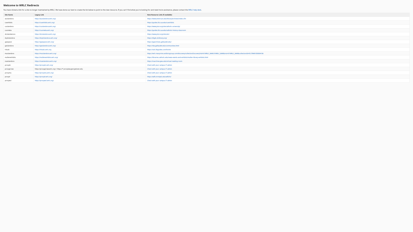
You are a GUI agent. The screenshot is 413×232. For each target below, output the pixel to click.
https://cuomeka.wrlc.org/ (44, 30)
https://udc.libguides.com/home (159, 50)
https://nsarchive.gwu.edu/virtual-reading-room (164, 61)
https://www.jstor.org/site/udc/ (158, 34)
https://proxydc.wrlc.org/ (44, 65)
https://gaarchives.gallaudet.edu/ (159, 42)
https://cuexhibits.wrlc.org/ (45, 22)
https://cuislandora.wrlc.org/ (45, 26)
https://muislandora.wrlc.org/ (45, 53)
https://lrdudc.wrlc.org (43, 50)
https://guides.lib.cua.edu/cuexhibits (160, 22)
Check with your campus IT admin (159, 65)
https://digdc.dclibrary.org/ (157, 38)
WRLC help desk (194, 10)
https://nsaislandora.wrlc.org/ (46, 61)
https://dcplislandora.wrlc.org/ (46, 38)
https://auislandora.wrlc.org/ (45, 19)
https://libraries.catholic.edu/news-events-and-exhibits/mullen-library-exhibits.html (177, 57)
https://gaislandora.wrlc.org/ (45, 46)
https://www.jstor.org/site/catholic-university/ (163, 26)
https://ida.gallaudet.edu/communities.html (163, 46)
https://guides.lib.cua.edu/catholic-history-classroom (166, 30)
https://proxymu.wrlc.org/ (44, 73)
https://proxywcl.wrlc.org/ (44, 80)
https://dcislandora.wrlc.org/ (45, 34)
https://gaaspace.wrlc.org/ (44, 42)
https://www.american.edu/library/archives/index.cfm (166, 19)
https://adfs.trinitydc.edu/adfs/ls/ (159, 77)
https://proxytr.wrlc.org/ (43, 77)
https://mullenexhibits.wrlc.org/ (46, 57)
